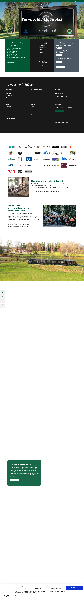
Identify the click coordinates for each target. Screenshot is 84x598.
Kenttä (72, 5)
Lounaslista (48, 1)
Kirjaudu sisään (80, 1)
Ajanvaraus (59, 111)
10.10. (16, 57)
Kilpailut (65, 5)
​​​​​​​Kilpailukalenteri (11, 62)
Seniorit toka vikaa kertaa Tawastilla (65, 52)
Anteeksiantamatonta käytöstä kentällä (63, 59)
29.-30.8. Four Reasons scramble (14, 48)
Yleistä (18, 5)
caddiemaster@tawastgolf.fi (42, 65)
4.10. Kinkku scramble (12, 55)
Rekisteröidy (73, 1)
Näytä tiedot (17, 595)
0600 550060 (42, 61)
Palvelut (12, 5)
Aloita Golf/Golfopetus (65, 1)
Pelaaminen (4, 5)
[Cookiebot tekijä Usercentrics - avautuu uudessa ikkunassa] (7, 596)
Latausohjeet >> (58, 125)
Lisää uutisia (60, 66)
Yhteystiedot (79, 5)
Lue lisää (59, 47)
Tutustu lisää (14, 479)
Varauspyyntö (42, 23)
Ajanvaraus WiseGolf (55, 1)
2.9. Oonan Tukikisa (11, 49)
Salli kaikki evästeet (74, 587)
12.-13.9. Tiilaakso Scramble (13, 51)
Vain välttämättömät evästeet (74, 591)
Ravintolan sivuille (42, 54)
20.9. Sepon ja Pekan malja (13, 52)
